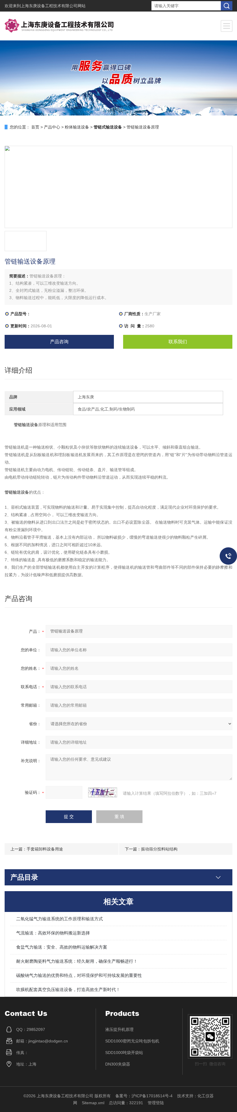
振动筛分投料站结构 (159, 849)
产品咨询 (59, 341)
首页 (35, 127)
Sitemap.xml (93, 1102)
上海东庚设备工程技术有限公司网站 (53, 5)
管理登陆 (156, 1102)
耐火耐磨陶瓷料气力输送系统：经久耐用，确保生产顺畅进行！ (77, 961)
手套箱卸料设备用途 (45, 849)
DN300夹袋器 (117, 1064)
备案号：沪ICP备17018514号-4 (144, 1096)
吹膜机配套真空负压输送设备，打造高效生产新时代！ (68, 989)
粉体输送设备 (77, 127)
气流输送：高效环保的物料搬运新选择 (53, 932)
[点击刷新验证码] (102, 792)
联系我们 (178, 341)
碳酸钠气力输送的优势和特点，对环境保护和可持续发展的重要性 (79, 975)
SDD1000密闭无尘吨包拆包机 (132, 1041)
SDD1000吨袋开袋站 (124, 1052)
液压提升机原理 (119, 1029)
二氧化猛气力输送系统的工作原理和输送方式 (59, 918)
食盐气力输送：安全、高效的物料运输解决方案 (61, 947)
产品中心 (52, 127)
